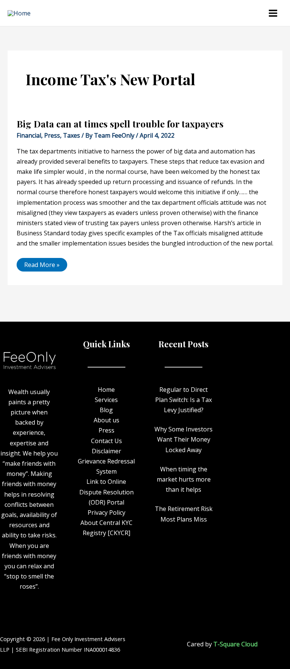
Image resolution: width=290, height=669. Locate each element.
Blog (106, 410)
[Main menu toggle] (273, 13)
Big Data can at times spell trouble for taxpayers (120, 124)
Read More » (42, 263)
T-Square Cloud (235, 644)
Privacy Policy (106, 512)
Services (106, 400)
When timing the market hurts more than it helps (184, 479)
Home (106, 389)
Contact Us (106, 441)
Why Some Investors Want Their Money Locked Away (183, 439)
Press (52, 135)
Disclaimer (106, 451)
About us (106, 420)
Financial (29, 135)
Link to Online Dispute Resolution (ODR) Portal (106, 491)
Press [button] (106, 430)
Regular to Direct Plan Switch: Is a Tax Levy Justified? (183, 399)
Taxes (71, 135)
